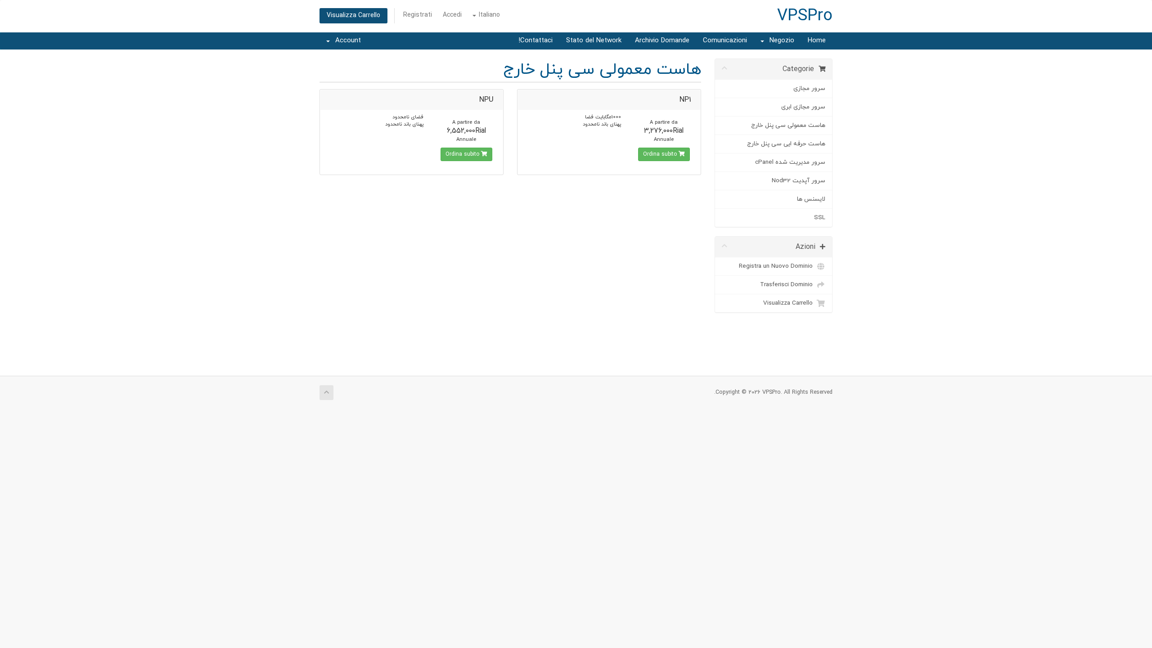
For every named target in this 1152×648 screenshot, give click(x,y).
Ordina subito (661, 154)
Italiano (488, 15)
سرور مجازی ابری (803, 107)
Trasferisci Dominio (788, 284)
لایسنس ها (811, 199)
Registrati (417, 15)
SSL (819, 217)
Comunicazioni (725, 40)
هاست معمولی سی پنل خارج (788, 125)
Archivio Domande (662, 40)
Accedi (452, 15)
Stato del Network (593, 40)
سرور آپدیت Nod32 (798, 180)
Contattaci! (535, 40)
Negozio (779, 40)
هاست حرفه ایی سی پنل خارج (786, 144)
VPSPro (804, 16)
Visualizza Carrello (353, 15)
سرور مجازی (809, 88)
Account (346, 40)
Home (817, 40)
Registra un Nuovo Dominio (777, 266)
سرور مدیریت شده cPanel (790, 162)
